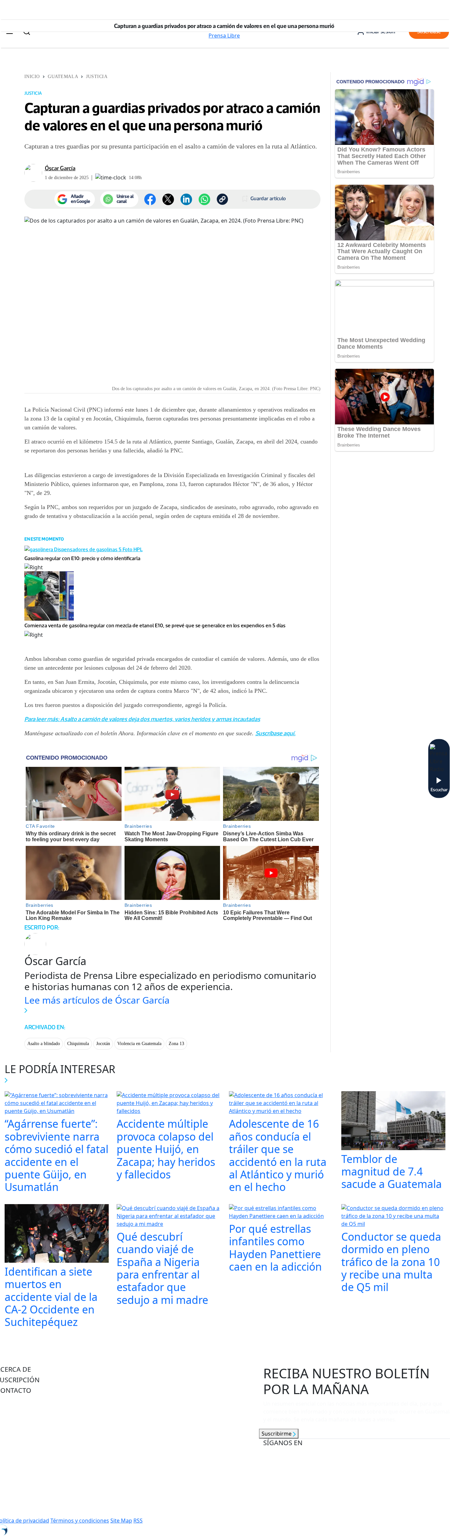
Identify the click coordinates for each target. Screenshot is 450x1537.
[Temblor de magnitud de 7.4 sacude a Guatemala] (393, 1121)
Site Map (121, 1520)
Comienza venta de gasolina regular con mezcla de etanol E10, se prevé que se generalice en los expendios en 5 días (155, 625)
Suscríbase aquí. (275, 733)
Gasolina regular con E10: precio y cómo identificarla (82, 558)
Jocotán (103, 1043)
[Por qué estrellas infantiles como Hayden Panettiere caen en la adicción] (281, 1212)
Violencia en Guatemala (139, 1043)
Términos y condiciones (79, 1520)
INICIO (32, 76)
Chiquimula (78, 1043)
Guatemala (63, 76)
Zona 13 (176, 1043)
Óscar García (60, 168)
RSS (138, 1520)
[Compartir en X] (168, 199)
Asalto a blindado (43, 1043)
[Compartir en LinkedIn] (186, 199)
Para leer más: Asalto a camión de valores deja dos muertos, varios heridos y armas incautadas (142, 719)
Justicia (96, 76)
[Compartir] (204, 199)
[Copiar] (222, 199)
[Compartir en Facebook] (150, 199)
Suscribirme (277, 1433)
